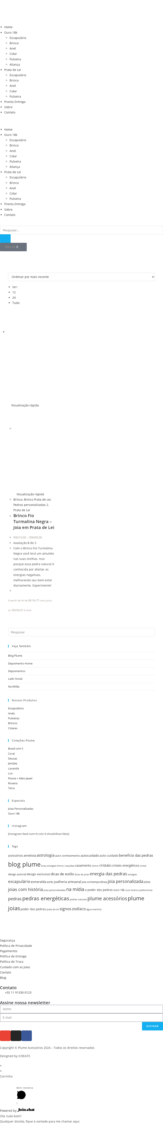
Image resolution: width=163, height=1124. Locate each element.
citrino (95, 865)
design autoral (17, 874)
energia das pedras (108, 874)
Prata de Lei (12, 70)
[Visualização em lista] (11, 270)
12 (14, 292)
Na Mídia (13, 686)
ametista (30, 855)
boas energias (48, 865)
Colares (12, 728)
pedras (15, 899)
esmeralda (38, 882)
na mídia (75, 889)
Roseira (12, 783)
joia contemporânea (94, 882)
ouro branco (132, 890)
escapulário (19, 881)
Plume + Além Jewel (20, 778)
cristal (143, 865)
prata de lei (52, 909)
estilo (50, 882)
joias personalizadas (55, 890)
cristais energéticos (125, 865)
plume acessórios (107, 898)
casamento (83, 865)
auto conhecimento (67, 855)
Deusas (12, 758)
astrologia (46, 855)
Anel (13, 48)
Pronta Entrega (14, 102)
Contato (9, 112)
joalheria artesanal (67, 882)
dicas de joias (81, 874)
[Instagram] (16, 1035)
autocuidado (90, 855)
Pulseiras (13, 718)
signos (65, 908)
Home (8, 27)
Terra (11, 788)
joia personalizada (125, 881)
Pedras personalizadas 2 (30, 505)
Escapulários (16, 708)
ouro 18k (119, 890)
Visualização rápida (24, 405)
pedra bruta (145, 890)
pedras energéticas (45, 898)
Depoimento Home (20, 663)
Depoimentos (16, 671)
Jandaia (12, 763)
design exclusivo (38, 874)
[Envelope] (5, 1035)
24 (14, 297)
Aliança (15, 64)
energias (132, 874)
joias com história (25, 889)
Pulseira (15, 59)
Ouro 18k (10, 32)
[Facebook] (26, 1035)
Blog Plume (15, 655)
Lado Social (15, 679)
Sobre (8, 107)
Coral (11, 753)
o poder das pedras (99, 890)
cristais (105, 865)
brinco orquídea (65, 865)
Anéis (11, 713)
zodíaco (79, 908)
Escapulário (18, 38)
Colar (13, 54)
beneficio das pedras (136, 855)
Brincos (12, 723)
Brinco (14, 43)
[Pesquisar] (5, 238)
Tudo (16, 303)
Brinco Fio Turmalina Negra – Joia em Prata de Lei (33, 521)
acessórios (15, 855)
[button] (81, 121)
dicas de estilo (62, 873)
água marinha (93, 909)
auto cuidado (109, 855)
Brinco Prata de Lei (37, 499)
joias (147, 882)
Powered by (8, 1111)
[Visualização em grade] (9, 270)
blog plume (24, 864)
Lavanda (13, 768)
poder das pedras (33, 909)
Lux (10, 773)
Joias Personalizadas (20, 809)
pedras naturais (78, 899)
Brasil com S (15, 748)
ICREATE (24, 1056)
